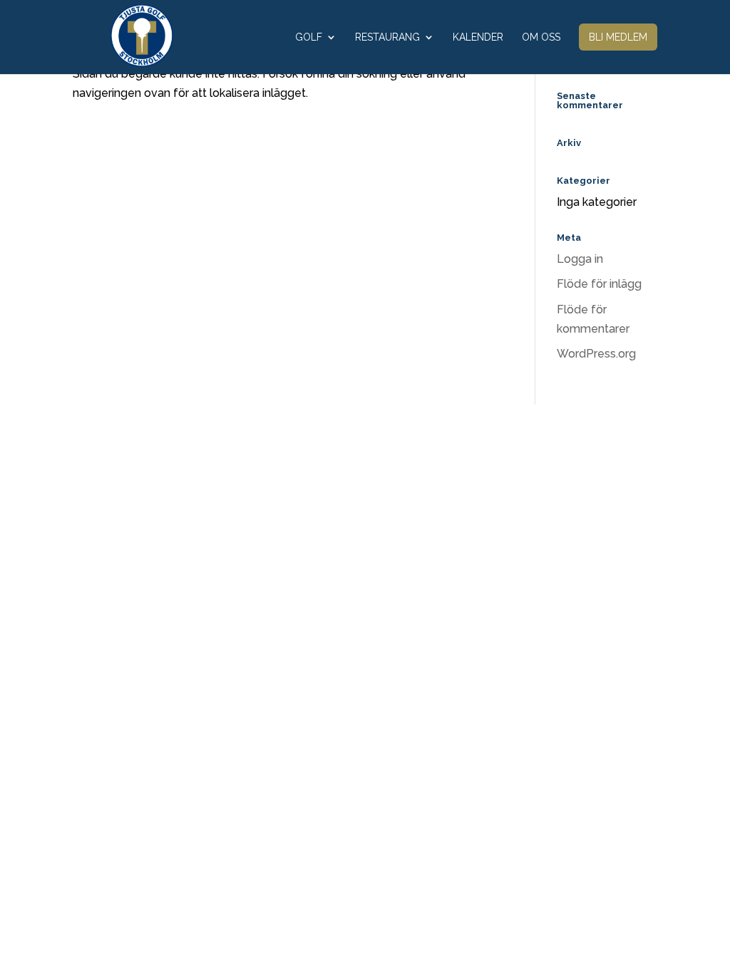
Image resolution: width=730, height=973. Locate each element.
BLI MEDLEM (618, 37)
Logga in (580, 259)
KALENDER (478, 37)
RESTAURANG (387, 37)
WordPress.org (596, 353)
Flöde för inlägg (599, 284)
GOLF (308, 37)
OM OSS (541, 37)
